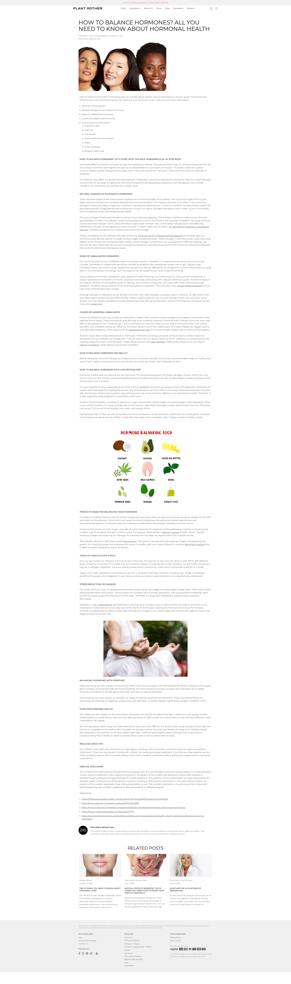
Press (158, 8)
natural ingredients (89, 345)
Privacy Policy (175, 937)
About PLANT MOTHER (133, 959)
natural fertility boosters (189, 286)
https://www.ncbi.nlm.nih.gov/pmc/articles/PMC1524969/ (110, 803)
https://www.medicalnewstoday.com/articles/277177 (108, 811)
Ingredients (134, 8)
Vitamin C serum (170, 532)
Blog (167, 8)
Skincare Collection (132, 940)
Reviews (191, 8)
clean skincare (157, 342)
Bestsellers (178, 8)
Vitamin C (128, 937)
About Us (148, 8)
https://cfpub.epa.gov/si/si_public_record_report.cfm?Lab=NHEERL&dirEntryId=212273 (125, 799)
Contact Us (83, 944)
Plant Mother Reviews (133, 956)
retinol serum (130, 541)
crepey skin (96, 304)
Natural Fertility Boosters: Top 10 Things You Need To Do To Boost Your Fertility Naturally (144, 890)
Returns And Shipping (87, 941)
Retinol (127, 950)
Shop (123, 8)
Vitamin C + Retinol (132, 944)
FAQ (80, 937)
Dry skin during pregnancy (182, 226)
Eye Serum (128, 953)
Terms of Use (175, 941)
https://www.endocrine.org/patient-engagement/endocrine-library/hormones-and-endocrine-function (133, 807)
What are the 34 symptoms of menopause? (160, 235)
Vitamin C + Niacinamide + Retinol (138, 947)
